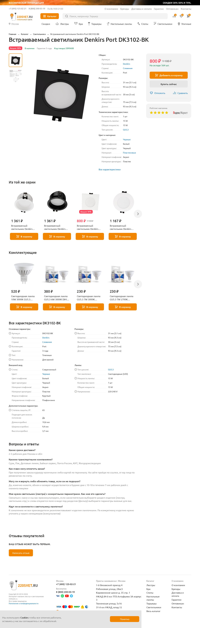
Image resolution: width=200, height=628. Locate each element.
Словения (128, 68)
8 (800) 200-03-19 (37, 8)
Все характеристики (110, 169)
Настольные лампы (153, 598)
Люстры (150, 585)
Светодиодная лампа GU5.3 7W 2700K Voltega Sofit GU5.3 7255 (121, 298)
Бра (148, 588)
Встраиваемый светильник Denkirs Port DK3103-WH (22, 227)
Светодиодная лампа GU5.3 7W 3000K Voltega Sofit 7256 (88, 298)
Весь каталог (153, 611)
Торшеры (151, 603)
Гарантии (159, 8)
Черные (127, 139)
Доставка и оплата (141, 8)
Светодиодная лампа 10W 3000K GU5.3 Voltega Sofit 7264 (23, 298)
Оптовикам (172, 8)
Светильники (153, 607)
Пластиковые (129, 152)
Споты (149, 592)
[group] (60, 93)
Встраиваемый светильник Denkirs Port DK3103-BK (54, 227)
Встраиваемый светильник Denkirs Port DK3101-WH (120, 227)
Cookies (24, 617)
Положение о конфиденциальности (23, 603)
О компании (111, 8)
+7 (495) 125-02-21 (17, 8)
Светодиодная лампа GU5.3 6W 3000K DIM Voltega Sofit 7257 (55, 298)
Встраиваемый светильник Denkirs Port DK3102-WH (87, 227)
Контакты (186, 8)
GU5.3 (126, 129)
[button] (15, 130)
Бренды (124, 8)
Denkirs (126, 63)
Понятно (124, 619)
